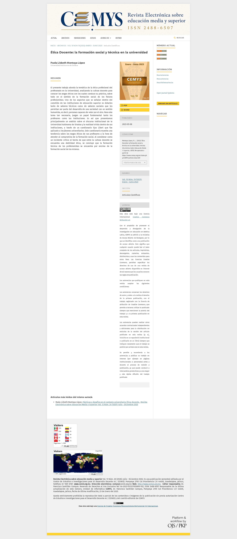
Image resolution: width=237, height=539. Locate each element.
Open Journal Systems (165, 93)
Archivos (65, 38)
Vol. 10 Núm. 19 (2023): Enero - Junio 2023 (85, 46)
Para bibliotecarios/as (165, 82)
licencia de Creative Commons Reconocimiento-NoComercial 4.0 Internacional (127, 506)
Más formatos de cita (132, 162)
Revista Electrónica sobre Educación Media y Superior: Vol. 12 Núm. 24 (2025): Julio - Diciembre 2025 (101, 403)
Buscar (180, 38)
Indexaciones (80, 38)
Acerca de (105, 38)
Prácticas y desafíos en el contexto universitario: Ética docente (111, 402)
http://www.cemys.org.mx (149, 484)
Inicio (53, 46)
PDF (125, 105)
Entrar (118, 38)
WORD (126, 110)
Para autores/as (162, 79)
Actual (54, 38)
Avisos (93, 38)
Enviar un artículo (168, 103)
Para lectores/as (163, 75)
